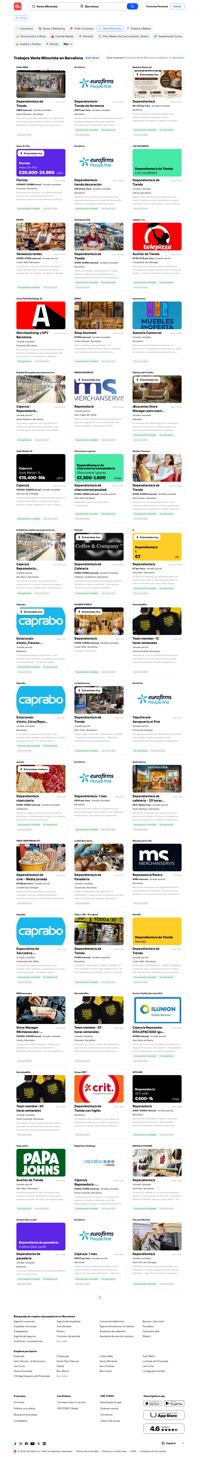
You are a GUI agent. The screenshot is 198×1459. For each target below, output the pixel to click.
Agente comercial (24, 1321)
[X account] (38, 1443)
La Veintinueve (82, 683)
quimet (20, 762)
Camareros (26, 28)
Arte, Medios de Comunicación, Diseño (126, 36)
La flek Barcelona (83, 840)
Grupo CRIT (80, 1072)
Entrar (177, 6)
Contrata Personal (157, 6)
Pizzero (61, 1331)
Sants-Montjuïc (108, 1361)
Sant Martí (149, 1356)
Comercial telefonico (112, 1321)
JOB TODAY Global (67, 1408)
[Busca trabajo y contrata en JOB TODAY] (18, 6)
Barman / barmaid (153, 1321)
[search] (132, 6)
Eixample (19, 1356)
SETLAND (137, 1072)
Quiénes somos (109, 1408)
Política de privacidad (87, 1451)
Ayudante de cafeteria (112, 1331)
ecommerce (139, 298)
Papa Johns (22, 1145)
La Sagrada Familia (154, 1370)
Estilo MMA (22, 67)
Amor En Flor (23, 146)
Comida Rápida (64, 36)
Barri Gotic (106, 1370)
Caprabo (21, 604)
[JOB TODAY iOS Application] (153, 1403)
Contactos (106, 1414)
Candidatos (20, 1420)
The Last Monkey (141, 1219)
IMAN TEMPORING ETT (28, 840)
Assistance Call (82, 219)
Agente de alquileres (69, 1321)
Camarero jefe (151, 1331)
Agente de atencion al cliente (117, 1326)
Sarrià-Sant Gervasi (68, 1361)
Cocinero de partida (68, 1336)
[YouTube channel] (32, 1443)
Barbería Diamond (142, 67)
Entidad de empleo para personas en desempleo (35, 373)
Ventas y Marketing (54, 28)
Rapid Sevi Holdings (84, 1145)
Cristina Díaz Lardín (26, 1219)
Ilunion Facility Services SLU (147, 993)
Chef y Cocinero (83, 28)
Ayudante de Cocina (170, 36)
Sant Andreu (107, 1366)
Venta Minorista (112, 28)
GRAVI (77, 298)
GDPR (133, 1451)
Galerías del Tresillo (143, 372)
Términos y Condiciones (114, 1451)
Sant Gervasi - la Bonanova (29, 1361)
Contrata (19, 1402)
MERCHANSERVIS (83, 372)
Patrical (78, 530)
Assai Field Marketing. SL (29, 298)
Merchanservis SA (142, 840)
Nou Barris (63, 1370)
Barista (54, 43)
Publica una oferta (24, 1408)
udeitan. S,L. (139, 219)
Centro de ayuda (110, 1420)
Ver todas (62, 1341)
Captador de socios (25, 1326)
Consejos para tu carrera (71, 1402)
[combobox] (56, 6)
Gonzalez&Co (140, 604)
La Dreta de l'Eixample (155, 1361)
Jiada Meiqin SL (24, 451)
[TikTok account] (15, 1443)
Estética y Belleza (141, 28)
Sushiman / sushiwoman (28, 1341)
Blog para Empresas (25, 1414)
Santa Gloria (139, 762)
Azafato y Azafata (30, 43)
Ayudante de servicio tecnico (116, 1336)
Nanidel (137, 914)
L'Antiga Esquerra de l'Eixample (32, 1375)
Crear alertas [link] (92, 57)
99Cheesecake (24, 993)
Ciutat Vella (106, 1356)
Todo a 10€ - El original (86, 914)
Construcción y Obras (33, 36)
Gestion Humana (141, 451)
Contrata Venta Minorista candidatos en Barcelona (154, 57)
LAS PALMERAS (141, 146)
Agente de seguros (25, 1336)
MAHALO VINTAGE (142, 1145)
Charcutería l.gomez (85, 451)
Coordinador (64, 1326)
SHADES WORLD (83, 604)
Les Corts (19, 1366)
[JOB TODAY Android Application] (174, 1403)
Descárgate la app (110, 1402)
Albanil (147, 1336)
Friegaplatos (21, 1331)
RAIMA (20, 219)
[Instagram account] (20, 1443)
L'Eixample (63, 1356)
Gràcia (60, 1366)
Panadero (148, 1326)
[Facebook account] (26, 1443)
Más (66, 43)
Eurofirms (79, 67)
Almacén (88, 36)
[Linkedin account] (44, 1443)
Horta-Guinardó (23, 1370)
